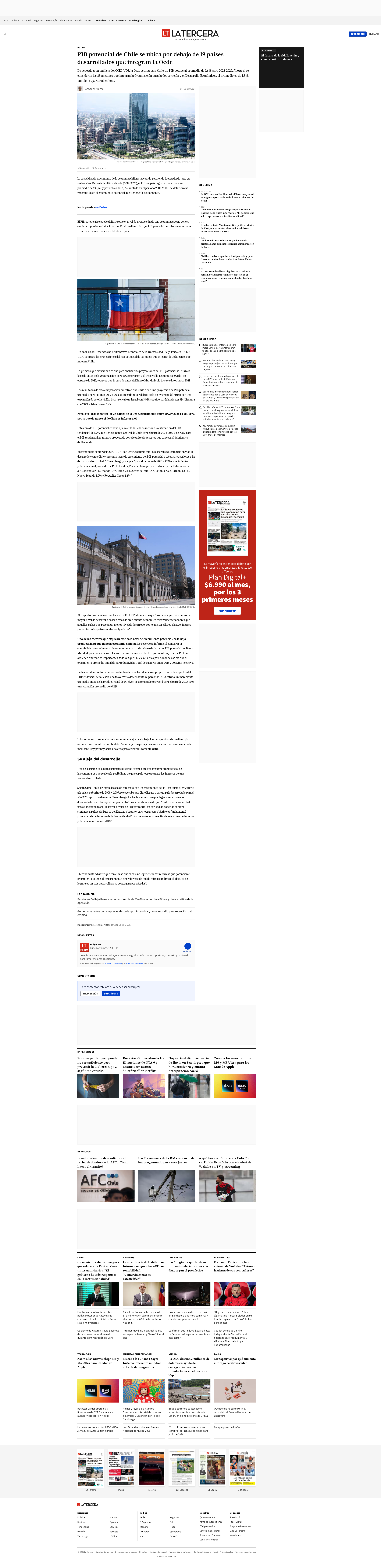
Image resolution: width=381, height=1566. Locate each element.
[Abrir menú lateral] (5, 34)
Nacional (26, 20)
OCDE (128, 924)
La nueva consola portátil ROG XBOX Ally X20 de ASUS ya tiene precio (97, 1428)
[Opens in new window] (151, 1485)
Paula (217, 1354)
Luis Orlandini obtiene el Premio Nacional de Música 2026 (141, 1428)
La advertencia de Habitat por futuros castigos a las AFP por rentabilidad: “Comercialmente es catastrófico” (143, 1271)
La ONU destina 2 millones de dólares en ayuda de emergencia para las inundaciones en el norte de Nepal (228, 197)
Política (15, 20)
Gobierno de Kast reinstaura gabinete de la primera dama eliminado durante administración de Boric (227, 244)
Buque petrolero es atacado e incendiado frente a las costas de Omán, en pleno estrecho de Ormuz (188, 1412)
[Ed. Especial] (181, 1485)
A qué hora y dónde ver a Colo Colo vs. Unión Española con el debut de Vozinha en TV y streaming (225, 1162)
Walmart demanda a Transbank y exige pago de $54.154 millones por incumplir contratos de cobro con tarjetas (220, 365)
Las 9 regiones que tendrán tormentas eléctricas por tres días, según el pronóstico (188, 1266)
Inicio (5, 20)
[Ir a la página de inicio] (190, 33)
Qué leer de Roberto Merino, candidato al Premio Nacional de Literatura (232, 1412)
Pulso (81, 47)
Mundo (78, 20)
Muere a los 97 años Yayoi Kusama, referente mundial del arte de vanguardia (142, 1363)
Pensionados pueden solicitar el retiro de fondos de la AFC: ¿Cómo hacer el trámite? (102, 1162)
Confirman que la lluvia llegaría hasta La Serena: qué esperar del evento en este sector (189, 1334)
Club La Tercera (117, 20)
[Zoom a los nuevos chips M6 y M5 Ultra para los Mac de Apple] (235, 1086)
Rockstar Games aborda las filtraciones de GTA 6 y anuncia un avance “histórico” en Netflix (143, 1065)
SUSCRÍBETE (227, 611)
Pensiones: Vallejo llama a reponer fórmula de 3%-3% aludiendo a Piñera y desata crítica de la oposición (135, 901)
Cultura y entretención (137, 1354)
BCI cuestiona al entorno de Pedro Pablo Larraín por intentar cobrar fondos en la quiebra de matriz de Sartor (219, 349)
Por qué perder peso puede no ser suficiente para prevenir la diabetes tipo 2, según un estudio (97, 1065)
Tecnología (51, 20)
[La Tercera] (90, 1487)
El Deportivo (66, 20)
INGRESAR (374, 34)
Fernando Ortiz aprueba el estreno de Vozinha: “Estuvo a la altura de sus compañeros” (234, 1266)
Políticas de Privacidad (134, 963)
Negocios (38, 20)
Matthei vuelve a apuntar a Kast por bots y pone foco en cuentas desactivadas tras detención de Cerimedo (227, 259)
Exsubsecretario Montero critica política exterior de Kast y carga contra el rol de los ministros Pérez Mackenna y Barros (227, 228)
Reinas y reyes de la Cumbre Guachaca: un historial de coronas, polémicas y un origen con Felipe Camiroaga (142, 1414)
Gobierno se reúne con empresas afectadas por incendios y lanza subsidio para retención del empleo (134, 913)
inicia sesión (90, 993)
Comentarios (100, 168)
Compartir (84, 168)
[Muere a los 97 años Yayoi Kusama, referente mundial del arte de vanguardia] (144, 1391)
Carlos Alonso (96, 89)
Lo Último (101, 20)
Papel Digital (136, 20)
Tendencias (175, 1257)
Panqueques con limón (227, 1427)
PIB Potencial (95, 924)
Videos (88, 20)
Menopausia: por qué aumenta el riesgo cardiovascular (235, 1361)
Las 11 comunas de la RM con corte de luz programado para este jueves (166, 1160)
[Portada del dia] (227, 554)
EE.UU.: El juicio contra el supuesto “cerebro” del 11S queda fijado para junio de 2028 (188, 1430)
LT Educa (150, 20)
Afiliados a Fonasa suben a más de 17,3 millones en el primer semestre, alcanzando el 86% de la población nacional (143, 1317)
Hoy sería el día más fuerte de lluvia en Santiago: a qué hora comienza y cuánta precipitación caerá (189, 1065)
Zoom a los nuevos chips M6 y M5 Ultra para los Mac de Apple (232, 1063)
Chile (121, 924)
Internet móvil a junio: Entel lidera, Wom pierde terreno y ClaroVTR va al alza (143, 1334)
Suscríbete (112, 993)
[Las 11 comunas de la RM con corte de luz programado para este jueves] (166, 1186)
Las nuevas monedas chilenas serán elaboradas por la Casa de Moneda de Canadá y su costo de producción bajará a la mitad (221, 396)
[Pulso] (121, 1485)
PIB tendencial (110, 924)
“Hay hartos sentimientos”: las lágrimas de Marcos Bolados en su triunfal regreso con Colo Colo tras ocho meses (233, 1317)
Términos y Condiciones (113, 963)
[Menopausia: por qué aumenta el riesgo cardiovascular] (235, 1391)
